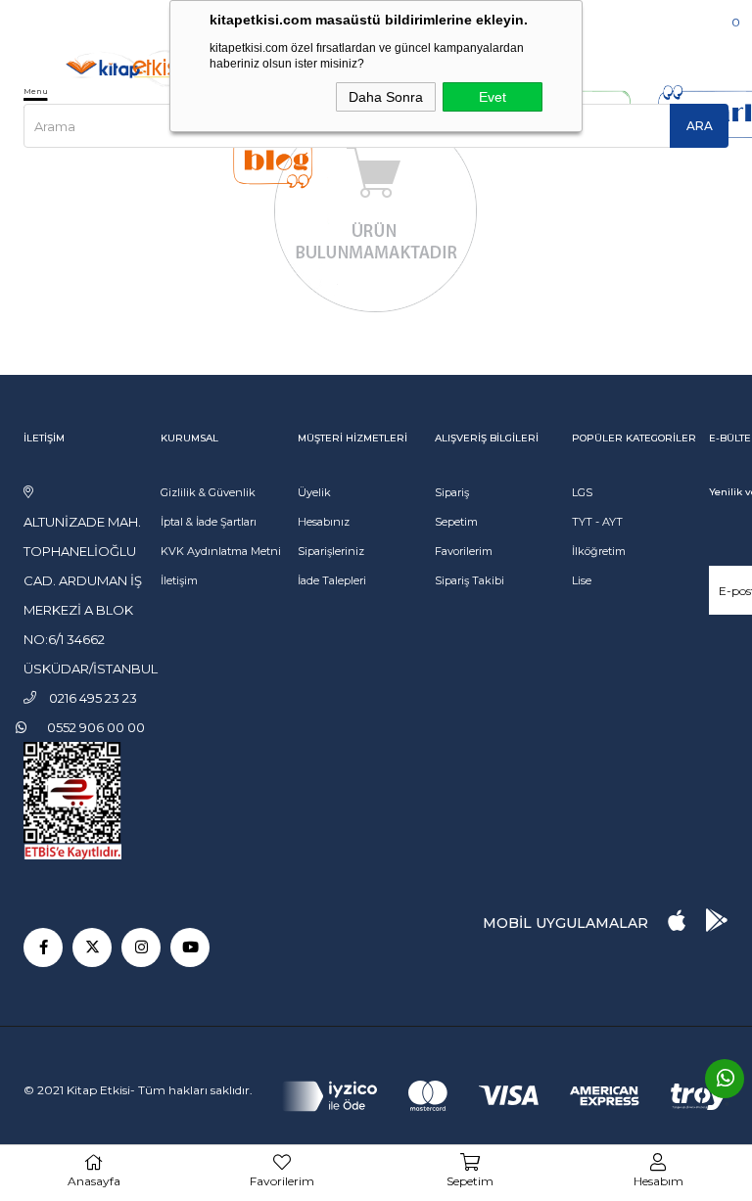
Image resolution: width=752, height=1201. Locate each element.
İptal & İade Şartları (209, 522)
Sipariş (452, 492)
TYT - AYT (597, 522)
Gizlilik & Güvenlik (208, 492)
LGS (582, 492)
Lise (581, 580)
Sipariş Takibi (469, 580)
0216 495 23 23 (83, 19)
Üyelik (314, 492)
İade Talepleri (332, 580)
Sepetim (456, 522)
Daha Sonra (386, 97)
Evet (492, 97)
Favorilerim (464, 551)
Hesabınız (324, 522)
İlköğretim (599, 551)
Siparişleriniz (331, 551)
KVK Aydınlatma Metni (221, 551)
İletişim (179, 580)
